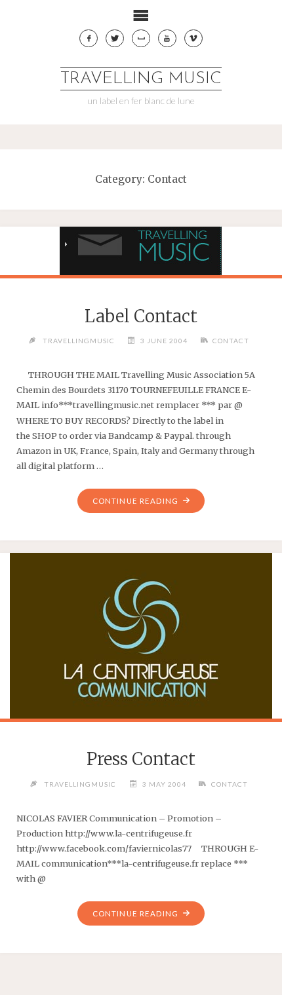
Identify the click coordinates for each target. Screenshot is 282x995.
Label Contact (141, 316)
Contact (230, 341)
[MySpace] (141, 38)
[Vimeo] (193, 38)
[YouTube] (167, 38)
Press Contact (141, 759)
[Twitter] (115, 38)
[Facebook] (88, 38)
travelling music (141, 79)
